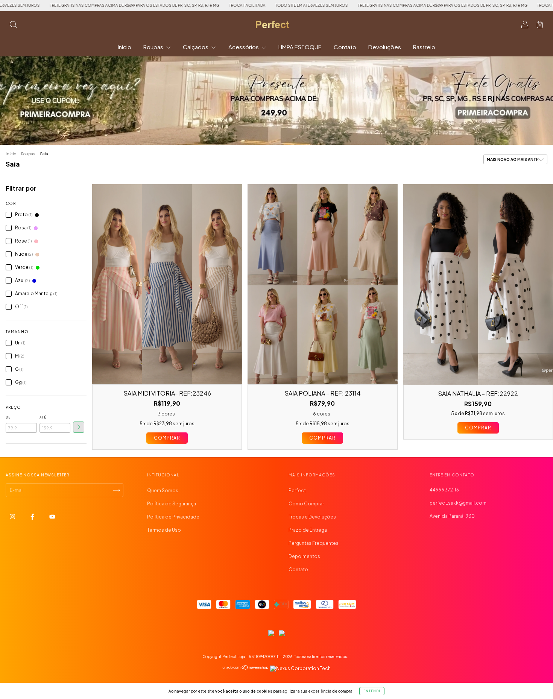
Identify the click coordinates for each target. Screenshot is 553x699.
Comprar (167, 438)
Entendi (371, 691)
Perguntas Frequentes (314, 543)
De (8, 417)
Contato (345, 46)
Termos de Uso (164, 530)
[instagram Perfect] (13, 517)
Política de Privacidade (173, 517)
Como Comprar (306, 503)
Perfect (297, 490)
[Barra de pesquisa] (13, 25)
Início (124, 46)
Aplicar (78, 427)
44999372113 (444, 490)
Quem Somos (162, 490)
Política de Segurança (171, 503)
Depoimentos (304, 556)
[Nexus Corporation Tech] (300, 668)
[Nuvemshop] (245, 668)
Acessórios (244, 46)
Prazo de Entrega (308, 530)
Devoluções (384, 46)
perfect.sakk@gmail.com (458, 503)
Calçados (196, 46)
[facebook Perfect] (33, 517)
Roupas (153, 46)
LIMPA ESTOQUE (300, 46)
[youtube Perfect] (52, 517)
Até (43, 417)
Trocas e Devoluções (312, 517)
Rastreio (424, 46)
